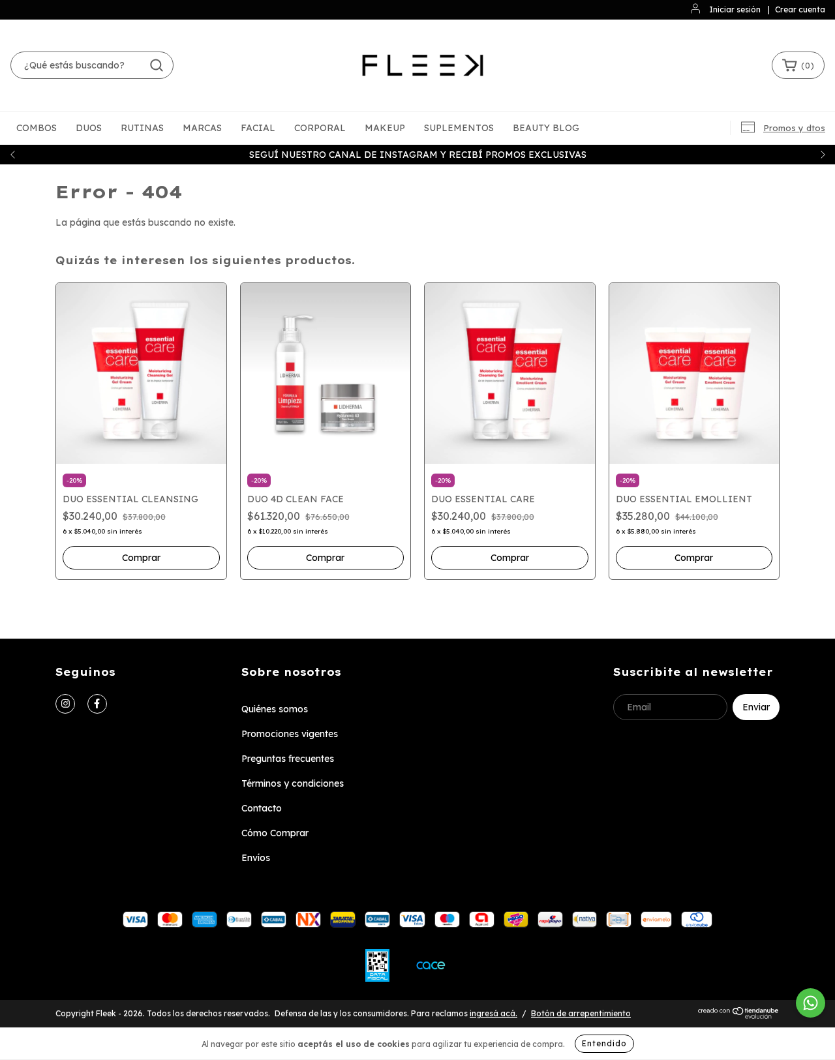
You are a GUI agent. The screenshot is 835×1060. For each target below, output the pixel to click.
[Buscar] (157, 65)
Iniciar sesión (735, 9)
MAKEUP (385, 128)
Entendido (604, 1043)
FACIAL (258, 128)
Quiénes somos (274, 709)
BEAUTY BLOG (546, 128)
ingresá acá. (493, 1013)
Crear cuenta (800, 9)
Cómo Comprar (275, 833)
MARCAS (202, 128)
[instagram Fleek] (65, 704)
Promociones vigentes (289, 734)
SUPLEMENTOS (459, 128)
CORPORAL (320, 128)
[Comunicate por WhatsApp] (810, 1003)
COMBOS (36, 128)
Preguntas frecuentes (287, 759)
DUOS (89, 128)
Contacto (261, 808)
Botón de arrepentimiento (581, 1013)
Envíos (255, 858)
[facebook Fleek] (97, 704)
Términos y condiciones (292, 783)
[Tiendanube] (739, 1016)
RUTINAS (142, 128)
